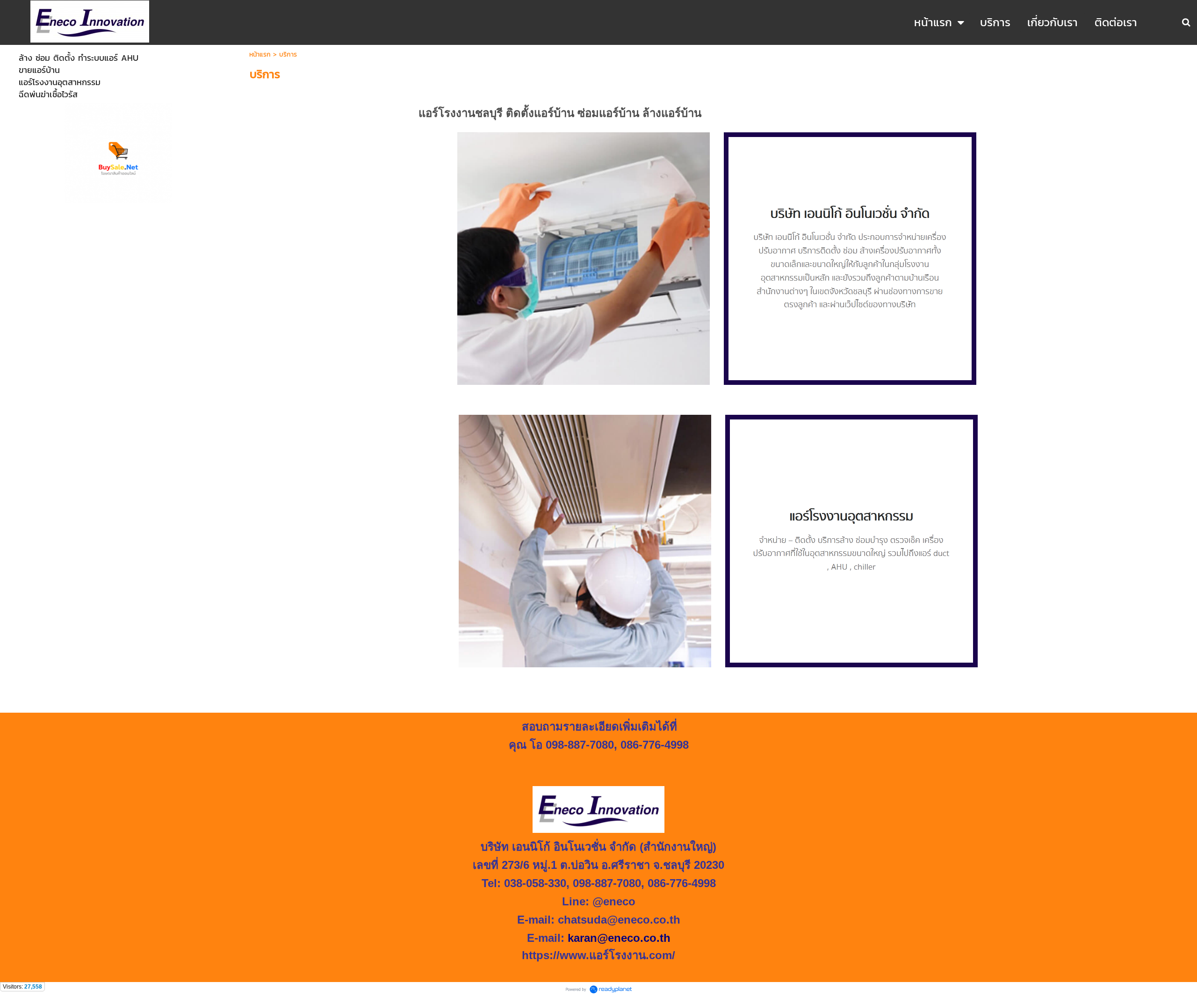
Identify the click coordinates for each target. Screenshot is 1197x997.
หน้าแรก (260, 54)
